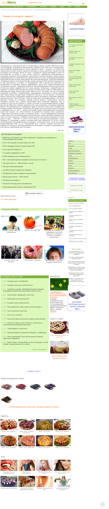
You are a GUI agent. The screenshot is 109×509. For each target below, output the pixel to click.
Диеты (62, 6)
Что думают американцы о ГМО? (14, 153)
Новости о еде (5, 9)
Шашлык (71, 146)
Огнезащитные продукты (11, 180)
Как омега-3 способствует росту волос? (62, 472)
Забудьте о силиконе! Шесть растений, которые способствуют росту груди (76, 280)
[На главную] (8, 5)
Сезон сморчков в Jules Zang (15, 311)
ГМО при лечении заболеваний (13, 166)
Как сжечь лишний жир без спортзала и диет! (76, 258)
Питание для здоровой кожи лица (45, 488)
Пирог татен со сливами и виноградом (27, 432)
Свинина (81, 200)
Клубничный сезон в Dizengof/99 (16, 299)
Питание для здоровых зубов (44, 472)
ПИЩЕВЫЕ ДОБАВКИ (76, 185)
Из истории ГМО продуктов (12, 149)
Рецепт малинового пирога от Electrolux (59, 336)
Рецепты (77, 6)
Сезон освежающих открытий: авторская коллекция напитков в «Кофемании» (23, 337)
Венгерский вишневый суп (76, 223)
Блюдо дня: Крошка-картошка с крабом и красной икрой (24, 319)
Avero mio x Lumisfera (12, 315)
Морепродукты (73, 158)
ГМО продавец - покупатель (33, 260)
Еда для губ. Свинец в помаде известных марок (26, 488)
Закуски (70, 163)
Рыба (70, 156)
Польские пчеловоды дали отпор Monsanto (17, 183)
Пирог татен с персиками (9, 447)
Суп (69, 143)
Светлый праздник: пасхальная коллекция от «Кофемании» (25, 332)
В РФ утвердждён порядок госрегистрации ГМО (19, 146)
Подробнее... (53, 312)
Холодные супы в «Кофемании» (15, 281)
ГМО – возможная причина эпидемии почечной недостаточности (25, 160)
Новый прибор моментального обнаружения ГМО (19, 187)
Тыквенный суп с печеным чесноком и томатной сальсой (76, 242)
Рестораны (43, 6)
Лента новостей (18, 6)
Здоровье (53, 6)
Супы (70, 200)
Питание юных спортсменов (9, 488)
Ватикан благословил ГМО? (33, 230)
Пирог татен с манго (44, 431)
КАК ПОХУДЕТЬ (76, 249)
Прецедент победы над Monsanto (11, 260)
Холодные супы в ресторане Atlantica (18, 285)
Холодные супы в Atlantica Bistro (16, 303)
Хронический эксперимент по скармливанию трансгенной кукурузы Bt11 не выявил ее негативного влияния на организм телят (54, 234)
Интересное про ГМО (26, 9)
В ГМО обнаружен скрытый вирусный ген (16, 156)
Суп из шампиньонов (74, 205)
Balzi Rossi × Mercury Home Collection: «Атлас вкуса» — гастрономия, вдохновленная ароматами (23, 324)
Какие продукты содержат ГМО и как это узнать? (76, 105)
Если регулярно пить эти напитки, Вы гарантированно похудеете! (76, 253)
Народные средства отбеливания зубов (9, 472)
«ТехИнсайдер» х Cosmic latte (15, 328)
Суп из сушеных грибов (75, 208)
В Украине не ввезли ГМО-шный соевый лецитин (11, 231)
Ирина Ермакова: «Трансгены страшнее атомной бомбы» (54, 261)
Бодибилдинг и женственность (26, 472)
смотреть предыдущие (39, 349)
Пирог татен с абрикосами (26, 447)
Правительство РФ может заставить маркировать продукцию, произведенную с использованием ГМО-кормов (30, 138)
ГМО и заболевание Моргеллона (75, 85)
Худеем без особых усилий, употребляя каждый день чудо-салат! (76, 274)
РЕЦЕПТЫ (71, 197)
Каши (70, 165)
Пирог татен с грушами (8, 431)
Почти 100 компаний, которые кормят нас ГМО (18, 143)
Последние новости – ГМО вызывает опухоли (18, 163)
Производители (31, 6)
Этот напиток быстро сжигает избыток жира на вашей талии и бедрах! (76, 263)
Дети (69, 6)
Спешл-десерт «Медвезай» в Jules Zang (18, 295)
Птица (70, 161)
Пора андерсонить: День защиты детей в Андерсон (22, 307)
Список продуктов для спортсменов (62, 488)
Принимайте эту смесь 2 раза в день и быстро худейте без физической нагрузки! (76, 269)
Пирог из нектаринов (44, 447)
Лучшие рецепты (74, 170)
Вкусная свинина (74, 151)
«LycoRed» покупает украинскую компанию (17, 170)
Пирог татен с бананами (62, 447)
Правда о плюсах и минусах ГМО (74, 52)
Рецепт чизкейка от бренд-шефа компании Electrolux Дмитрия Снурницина (59, 356)
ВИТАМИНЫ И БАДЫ (76, 190)
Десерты (71, 168)
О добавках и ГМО (15, 9)
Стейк (70, 148)
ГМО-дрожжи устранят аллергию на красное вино (19, 173)
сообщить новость (34, 371)
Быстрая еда (72, 173)
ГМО (6, 199)
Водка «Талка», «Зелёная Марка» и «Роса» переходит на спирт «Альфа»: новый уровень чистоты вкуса (25, 343)
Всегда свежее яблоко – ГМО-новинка (15, 177)
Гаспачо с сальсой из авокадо (76, 203)
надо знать (13, 199)
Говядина (75, 200)
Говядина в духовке (74, 153)
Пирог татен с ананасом (62, 431)
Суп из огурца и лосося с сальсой (77, 238)
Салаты (70, 141)
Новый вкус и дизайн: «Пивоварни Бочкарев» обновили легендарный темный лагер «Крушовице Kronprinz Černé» (23, 290)
